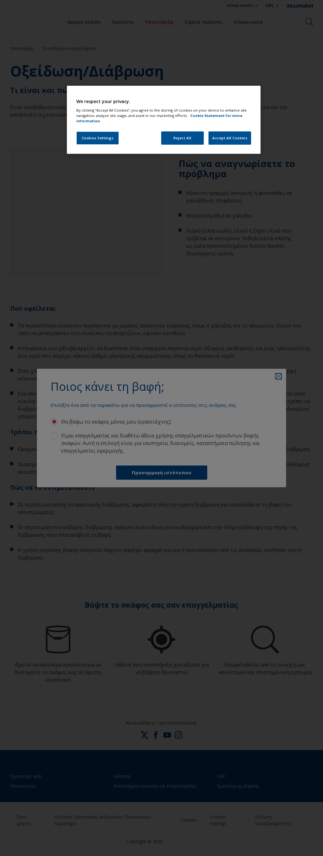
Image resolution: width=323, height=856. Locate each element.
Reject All (182, 138)
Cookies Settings (98, 138)
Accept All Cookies (229, 138)
